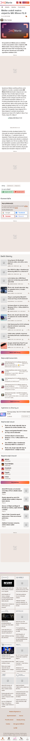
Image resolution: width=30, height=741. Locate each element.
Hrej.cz (3, 519)
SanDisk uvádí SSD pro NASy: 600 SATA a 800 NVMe (21, 701)
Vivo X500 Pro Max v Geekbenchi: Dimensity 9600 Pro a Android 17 (18, 270)
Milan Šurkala (8, 20)
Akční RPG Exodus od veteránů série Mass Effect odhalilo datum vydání (12, 490)
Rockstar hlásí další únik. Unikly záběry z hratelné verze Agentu (8, 589)
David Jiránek (11, 293)
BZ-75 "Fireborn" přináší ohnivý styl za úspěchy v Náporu (22, 657)
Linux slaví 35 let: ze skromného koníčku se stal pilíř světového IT (7, 631)
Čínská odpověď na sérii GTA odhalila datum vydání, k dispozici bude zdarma (12, 499)
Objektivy (13, 7)
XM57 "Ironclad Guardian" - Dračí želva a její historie (22, 663)
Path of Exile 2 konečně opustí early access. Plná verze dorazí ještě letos (11, 516)
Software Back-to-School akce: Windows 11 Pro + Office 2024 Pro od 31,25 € (18, 307)
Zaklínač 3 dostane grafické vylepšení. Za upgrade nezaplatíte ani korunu (22, 603)
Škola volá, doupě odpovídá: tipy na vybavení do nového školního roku (18, 316)
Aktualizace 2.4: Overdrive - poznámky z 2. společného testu (22, 669)
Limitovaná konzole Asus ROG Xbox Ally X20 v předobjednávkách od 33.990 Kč (22, 694)
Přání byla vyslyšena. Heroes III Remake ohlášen (21, 596)
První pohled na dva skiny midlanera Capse (8, 662)
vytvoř (16, 207)
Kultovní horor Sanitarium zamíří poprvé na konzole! (8, 605)
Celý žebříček (15, 482)
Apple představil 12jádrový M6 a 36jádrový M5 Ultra (22, 687)
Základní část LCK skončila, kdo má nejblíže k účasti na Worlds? (8, 657)
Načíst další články (15, 352)
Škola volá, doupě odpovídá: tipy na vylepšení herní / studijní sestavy (18, 289)
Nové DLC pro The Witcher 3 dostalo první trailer (21, 623)
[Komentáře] (26, 16)
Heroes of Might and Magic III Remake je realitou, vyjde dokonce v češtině (12, 507)
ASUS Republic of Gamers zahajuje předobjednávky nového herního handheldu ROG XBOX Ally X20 (7, 598)
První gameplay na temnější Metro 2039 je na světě (21, 629)
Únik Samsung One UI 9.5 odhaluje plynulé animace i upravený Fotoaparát (18, 326)
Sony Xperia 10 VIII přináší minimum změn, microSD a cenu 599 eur (18, 262)
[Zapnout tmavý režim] (20, 2)
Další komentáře (15, 401)
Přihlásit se (26, 2)
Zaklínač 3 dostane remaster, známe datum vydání (11, 524)
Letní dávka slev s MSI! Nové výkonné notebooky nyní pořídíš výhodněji (18, 280)
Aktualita (7, 7)
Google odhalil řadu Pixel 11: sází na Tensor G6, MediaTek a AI (18, 344)
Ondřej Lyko (10, 266)
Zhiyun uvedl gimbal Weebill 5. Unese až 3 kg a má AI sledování (18, 298)
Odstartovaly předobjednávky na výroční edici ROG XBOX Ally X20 (7, 624)
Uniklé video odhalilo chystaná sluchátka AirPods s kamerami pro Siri (18, 335)
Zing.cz (4, 494)
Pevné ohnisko (21, 7)
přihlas (26, 206)
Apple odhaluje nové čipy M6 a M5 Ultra (8, 636)
